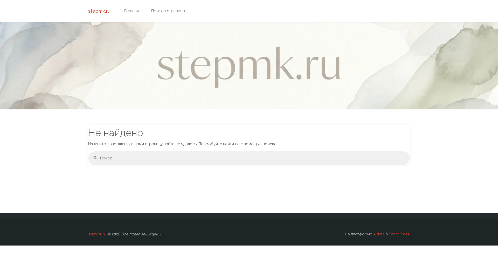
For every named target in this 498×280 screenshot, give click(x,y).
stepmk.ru (99, 11)
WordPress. (399, 234)
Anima (378, 234)
